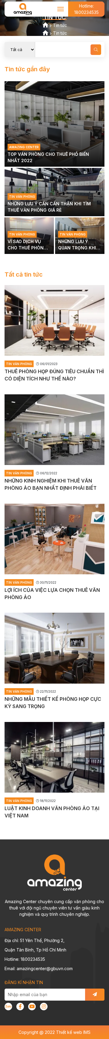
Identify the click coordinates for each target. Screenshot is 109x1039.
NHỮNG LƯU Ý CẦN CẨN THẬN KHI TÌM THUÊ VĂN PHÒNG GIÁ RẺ (49, 207)
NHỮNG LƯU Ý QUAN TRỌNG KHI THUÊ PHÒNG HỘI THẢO (77, 245)
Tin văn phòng (22, 196)
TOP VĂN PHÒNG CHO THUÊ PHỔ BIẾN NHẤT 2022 (48, 157)
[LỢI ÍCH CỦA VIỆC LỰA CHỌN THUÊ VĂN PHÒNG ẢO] (54, 539)
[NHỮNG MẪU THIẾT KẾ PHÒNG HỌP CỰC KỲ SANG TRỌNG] (54, 648)
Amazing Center (24, 147)
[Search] (96, 49)
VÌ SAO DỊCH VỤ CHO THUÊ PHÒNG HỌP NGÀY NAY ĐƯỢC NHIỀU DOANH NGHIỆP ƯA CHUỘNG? (27, 245)
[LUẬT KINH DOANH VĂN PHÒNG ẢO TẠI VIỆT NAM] (54, 757)
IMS (87, 1032)
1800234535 (86, 9)
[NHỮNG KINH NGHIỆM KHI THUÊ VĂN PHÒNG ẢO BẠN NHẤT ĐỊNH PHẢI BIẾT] (54, 429)
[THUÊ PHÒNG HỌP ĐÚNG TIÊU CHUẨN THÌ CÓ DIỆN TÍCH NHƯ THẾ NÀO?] (54, 320)
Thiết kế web (69, 1032)
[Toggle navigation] (60, 9)
